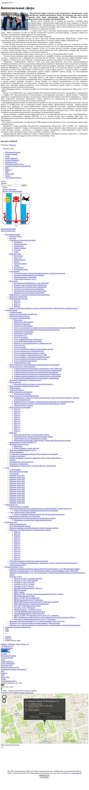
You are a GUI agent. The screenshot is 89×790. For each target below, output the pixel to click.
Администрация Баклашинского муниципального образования (37, 376)
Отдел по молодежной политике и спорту (29, 353)
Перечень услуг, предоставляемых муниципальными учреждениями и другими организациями (45, 625)
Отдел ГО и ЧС (19, 345)
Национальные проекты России (21, 462)
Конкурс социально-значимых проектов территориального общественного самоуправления (43, 308)
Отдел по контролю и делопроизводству (29, 351)
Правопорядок (15, 388)
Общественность (11, 505)
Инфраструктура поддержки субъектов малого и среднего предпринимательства (44, 402)
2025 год (17, 304)
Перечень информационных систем (23, 450)
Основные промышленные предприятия (29, 275)
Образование (19, 246)
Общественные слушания (19, 506)
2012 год (17, 559)
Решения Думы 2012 (17, 475)
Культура (17, 250)
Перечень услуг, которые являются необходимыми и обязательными (35, 623)
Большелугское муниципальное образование (30, 285)
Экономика (18, 242)
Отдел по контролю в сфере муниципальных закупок (33, 349)
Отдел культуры (20, 347)
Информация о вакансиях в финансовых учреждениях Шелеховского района (42, 440)
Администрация (11, 310)
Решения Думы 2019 (17, 489)
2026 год (17, 306)
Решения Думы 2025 (17, 501)
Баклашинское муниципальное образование (30, 287)
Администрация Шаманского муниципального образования (36, 378)
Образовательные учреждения (25, 277)
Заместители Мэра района (23, 322)
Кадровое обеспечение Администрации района (31, 435)
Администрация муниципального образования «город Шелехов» (38, 368)
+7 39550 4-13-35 (7, 646)
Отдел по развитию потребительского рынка (30, 359)
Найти (24, 185)
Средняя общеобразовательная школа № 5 (29, 613)
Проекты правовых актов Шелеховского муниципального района (34, 528)
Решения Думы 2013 (17, 477)
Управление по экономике (23, 332)
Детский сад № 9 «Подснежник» (26, 580)
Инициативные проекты (19, 298)
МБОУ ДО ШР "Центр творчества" (27, 598)
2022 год (17, 423)
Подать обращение (16, 452)
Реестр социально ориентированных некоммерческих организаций (34, 365)
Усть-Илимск (19, 267)
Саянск (16, 265)
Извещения (18, 446)
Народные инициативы (18, 297)
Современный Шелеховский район (23, 240)
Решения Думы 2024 (17, 499)
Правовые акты (11, 522)
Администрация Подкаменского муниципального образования (37, 374)
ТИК (7, 631)
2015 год (17, 409)
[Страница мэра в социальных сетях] (1, 689)
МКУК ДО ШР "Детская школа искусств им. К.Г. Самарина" (36, 615)
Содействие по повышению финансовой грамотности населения (34, 454)
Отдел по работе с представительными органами (32, 357)
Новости (12, 145)
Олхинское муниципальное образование (29, 289)
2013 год (17, 557)
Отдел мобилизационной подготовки (28, 341)
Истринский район (21, 269)
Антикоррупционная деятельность (18, 627)
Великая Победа (16, 236)
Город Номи (18, 256)
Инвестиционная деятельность (21, 392)
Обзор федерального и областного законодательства (29, 561)
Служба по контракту (18, 456)
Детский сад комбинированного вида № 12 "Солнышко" (35, 619)
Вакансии (13, 433)
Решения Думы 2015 (17, 481)
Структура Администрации (20, 318)
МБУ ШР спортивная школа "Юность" (28, 588)
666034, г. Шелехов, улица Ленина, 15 (15, 644)
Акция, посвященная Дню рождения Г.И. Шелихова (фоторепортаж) (39, 514)
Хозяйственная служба (22, 363)
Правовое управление (22, 324)
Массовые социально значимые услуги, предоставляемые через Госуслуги (37, 621)
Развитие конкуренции (22, 394)
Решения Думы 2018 (17, 487)
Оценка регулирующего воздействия (23, 314)
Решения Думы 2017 (17, 485)
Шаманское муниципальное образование (29, 293)
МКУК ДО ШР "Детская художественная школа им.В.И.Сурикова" (39, 594)
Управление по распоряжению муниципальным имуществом (36, 330)
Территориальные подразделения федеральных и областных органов (39, 273)
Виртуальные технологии (23, 693)
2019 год (17, 417)
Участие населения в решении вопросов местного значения (36, 510)
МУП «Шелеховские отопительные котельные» (31, 604)
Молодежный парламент (19, 471)
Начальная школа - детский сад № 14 (27, 610)
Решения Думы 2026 (17, 503)
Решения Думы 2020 (17, 491)
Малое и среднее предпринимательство (24, 396)
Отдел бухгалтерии (21, 337)
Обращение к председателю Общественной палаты (33, 520)
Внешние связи (15, 254)
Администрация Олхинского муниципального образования (36, 372)
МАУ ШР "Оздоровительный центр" (27, 606)
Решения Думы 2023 (17, 497)
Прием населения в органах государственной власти (33, 384)
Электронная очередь (9, 681)
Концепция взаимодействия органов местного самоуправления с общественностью (40, 508)
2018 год (17, 415)
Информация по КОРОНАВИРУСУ (23, 442)
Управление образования (23, 326)
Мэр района (18, 320)
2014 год (17, 555)
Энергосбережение (17, 390)
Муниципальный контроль (20, 316)
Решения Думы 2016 (17, 483)
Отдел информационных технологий (27, 339)
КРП (7, 629)
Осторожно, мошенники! (19, 464)
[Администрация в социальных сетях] (2, 685)
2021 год (17, 421)
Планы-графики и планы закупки (26, 448)
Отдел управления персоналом (25, 361)
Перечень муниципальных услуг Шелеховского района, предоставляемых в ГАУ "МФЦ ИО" (44, 571)
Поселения (14, 281)
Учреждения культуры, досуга (25, 279)
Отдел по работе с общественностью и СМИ (30, 355)
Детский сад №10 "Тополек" (24, 582)
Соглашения (14, 473)
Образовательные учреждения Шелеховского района (33, 436)
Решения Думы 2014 (17, 479)
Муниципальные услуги (14, 567)
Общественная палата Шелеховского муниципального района (33, 518)
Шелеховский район (12, 234)
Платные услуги (16, 576)
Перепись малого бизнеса (23, 405)
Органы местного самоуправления (22, 367)
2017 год (17, 413)
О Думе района (15, 470)
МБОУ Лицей (19, 592)
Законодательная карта (18, 524)
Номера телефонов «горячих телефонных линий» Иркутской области (35, 458)
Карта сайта (5, 677)
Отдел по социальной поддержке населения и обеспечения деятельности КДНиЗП (44, 328)
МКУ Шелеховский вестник (24, 596)
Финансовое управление (23, 333)
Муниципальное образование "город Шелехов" (31, 283)
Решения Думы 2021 (17, 493)
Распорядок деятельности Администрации (25, 380)
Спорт (16, 252)
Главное (13, 460)
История (13, 238)
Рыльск (16, 262)
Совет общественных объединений (23, 512)
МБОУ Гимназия (20, 590)
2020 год (17, 419)
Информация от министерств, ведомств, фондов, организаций (33, 466)
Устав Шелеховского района (20, 526)
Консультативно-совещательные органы (24, 386)
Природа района (20, 248)
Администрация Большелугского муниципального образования (37, 370)
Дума (7, 468)
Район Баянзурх (20, 260)
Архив (3, 679)
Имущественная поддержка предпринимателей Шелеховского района (40, 403)
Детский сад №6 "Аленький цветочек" (28, 578)
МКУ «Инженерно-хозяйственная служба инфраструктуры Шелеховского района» (44, 617)
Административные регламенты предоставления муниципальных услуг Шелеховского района (45, 569)
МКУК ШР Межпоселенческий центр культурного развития (36, 602)
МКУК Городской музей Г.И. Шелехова (28, 600)
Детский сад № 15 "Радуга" (24, 586)
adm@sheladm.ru (7, 648)
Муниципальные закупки (19, 444)
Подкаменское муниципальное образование (30, 291)
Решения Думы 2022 (17, 495)
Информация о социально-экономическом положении (30, 295)
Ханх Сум (17, 258)
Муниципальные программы (20, 407)
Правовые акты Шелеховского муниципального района (30, 530)
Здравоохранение (20, 244)
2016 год (17, 411)
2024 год (17, 302)
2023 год (17, 300)
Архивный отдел (20, 335)
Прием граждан (15, 382)
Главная (4, 654)
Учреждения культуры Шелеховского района (30, 438)
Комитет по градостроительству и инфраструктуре (32, 343)
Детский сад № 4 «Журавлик (24, 608)
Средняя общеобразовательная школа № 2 (29, 611)
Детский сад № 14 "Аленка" (24, 584)
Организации (15, 271)
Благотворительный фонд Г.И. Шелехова (25, 516)
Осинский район (20, 263)
